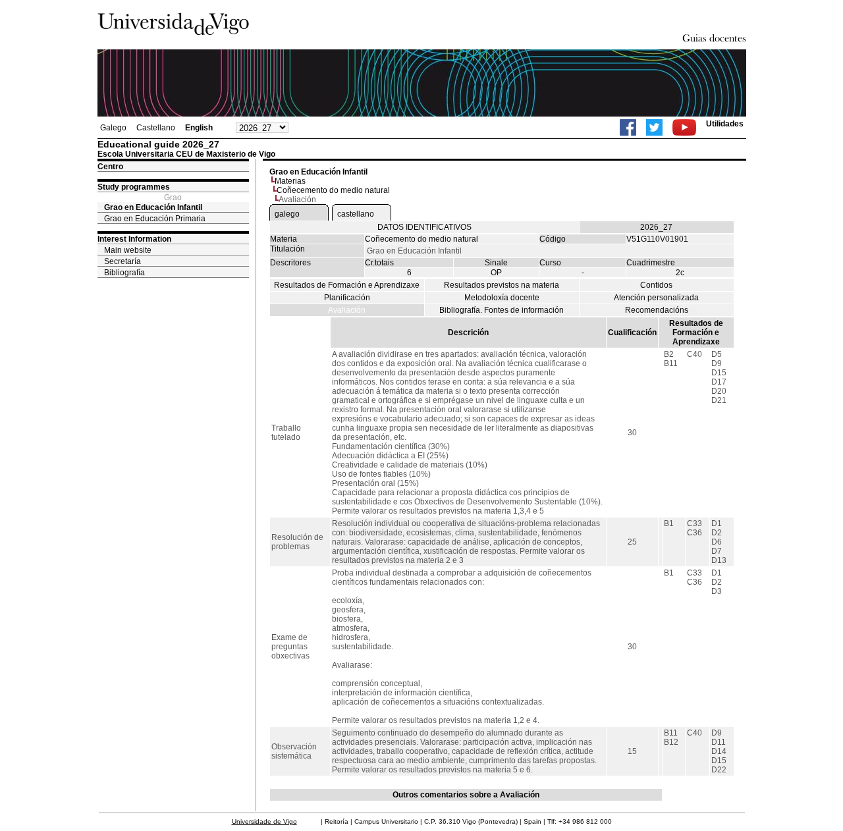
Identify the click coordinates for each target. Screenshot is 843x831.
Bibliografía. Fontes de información (501, 310)
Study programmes (133, 187)
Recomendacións (656, 310)
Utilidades (725, 123)
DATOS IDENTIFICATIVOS (424, 227)
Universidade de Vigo (264, 821)
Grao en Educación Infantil (153, 207)
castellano (355, 214)
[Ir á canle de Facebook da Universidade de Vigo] (628, 127)
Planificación (347, 297)
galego (287, 214)
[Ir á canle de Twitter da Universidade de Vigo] (654, 127)
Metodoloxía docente (501, 297)
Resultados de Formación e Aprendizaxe (347, 285)
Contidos (656, 285)
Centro (110, 166)
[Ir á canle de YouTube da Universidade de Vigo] (684, 127)
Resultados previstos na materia (501, 285)
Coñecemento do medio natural (333, 190)
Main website (127, 250)
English (199, 127)
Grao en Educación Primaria (154, 218)
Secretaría (122, 261)
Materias (290, 181)
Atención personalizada (656, 297)
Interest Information (134, 239)
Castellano (155, 127)
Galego (113, 127)
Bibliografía (124, 272)
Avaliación (347, 310)
